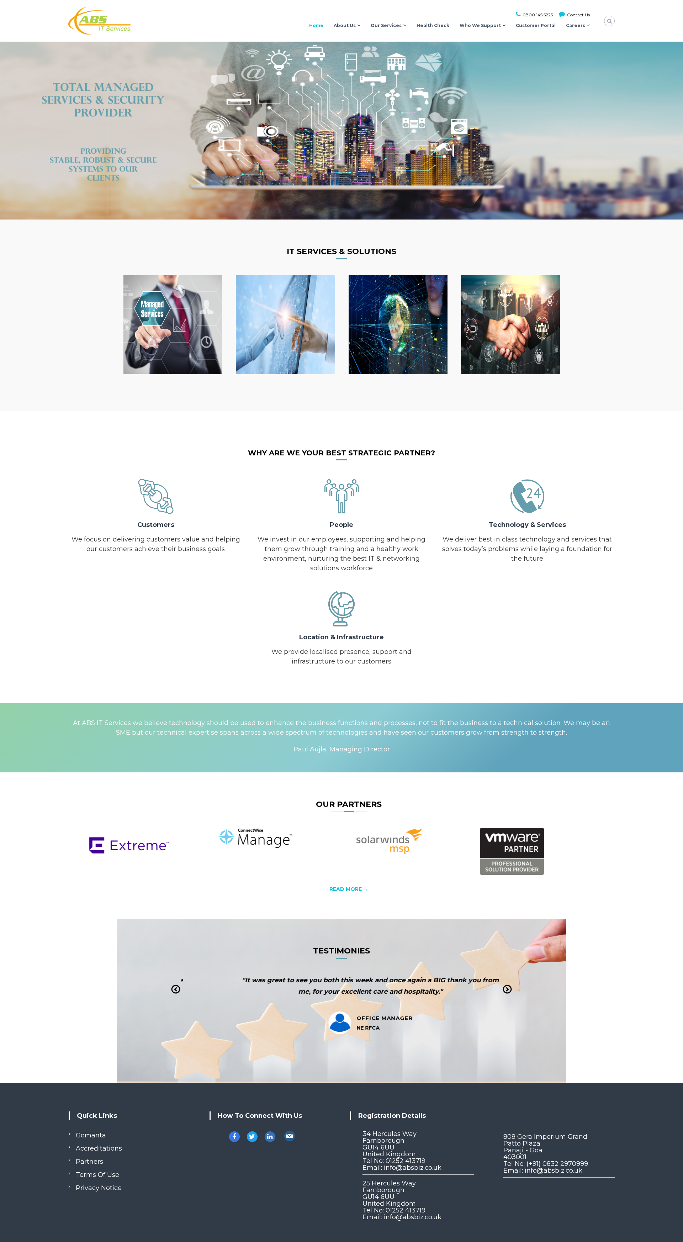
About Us (345, 25)
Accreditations (99, 1148)
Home (316, 25)
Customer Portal (536, 25)
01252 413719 (405, 1161)
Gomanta (91, 1135)
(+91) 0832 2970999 (557, 1164)
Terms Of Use (97, 1175)
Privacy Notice (99, 1188)
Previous (176, 994)
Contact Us (578, 14)
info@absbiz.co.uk (412, 1168)
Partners (89, 1162)
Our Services (386, 25)
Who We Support (480, 25)
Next (507, 994)
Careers (575, 25)
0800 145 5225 (537, 14)
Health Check (433, 25)
